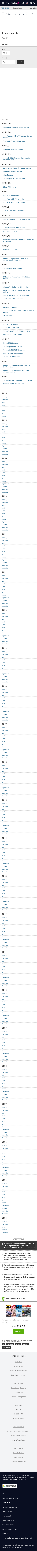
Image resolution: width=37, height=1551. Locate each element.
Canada (18, 1344)
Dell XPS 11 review (10, 307)
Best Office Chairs (18, 1440)
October (4, 448)
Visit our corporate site (18, 1479)
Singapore (10, 1344)
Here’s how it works (24, 15)
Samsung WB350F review (12, 346)
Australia (25, 1344)
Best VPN (18, 1362)
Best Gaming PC (18, 1392)
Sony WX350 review (10, 324)
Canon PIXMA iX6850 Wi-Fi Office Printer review (18, 311)
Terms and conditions (9, 1507)
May (3, 408)
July (3, 413)
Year (4, 49)
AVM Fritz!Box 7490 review (13, 353)
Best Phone (18, 1405)
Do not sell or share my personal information (17, 1538)
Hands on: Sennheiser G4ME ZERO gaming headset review (16, 259)
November (5, 451)
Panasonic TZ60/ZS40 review (14, 350)
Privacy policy (7, 1511)
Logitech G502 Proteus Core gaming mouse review (17, 159)
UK (3, 1344)
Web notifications (8, 1525)
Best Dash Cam (18, 1453)
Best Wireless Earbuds (18, 1436)
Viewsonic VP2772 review (12, 172)
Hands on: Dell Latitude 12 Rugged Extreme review (16, 371)
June (3, 411)
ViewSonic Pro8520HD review (14, 141)
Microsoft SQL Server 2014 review (16, 287)
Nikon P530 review (10, 187)
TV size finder (18, 8)
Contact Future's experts (10, 1498)
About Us (5, 1494)
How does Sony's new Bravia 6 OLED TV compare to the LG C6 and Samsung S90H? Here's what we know (19, 1245)
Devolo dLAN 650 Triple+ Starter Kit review (16, 291)
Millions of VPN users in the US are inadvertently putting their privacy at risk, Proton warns (19, 1277)
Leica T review (8, 175)
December (5, 454)
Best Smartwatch (18, 1418)
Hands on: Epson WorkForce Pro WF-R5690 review (17, 366)
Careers (5, 1534)
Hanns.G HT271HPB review (13, 384)
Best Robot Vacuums (19, 1462)
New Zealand (6, 1347)
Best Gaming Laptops (18, 1388)
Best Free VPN (18, 1366)
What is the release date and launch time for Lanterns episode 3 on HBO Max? (19, 1267)
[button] (34, 3)
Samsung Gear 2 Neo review (14, 178)
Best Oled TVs (18, 1414)
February (5, 399)
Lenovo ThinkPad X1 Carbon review (16, 219)
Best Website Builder (18, 1375)
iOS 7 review (7, 316)
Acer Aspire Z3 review (11, 195)
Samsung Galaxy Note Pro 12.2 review (17, 380)
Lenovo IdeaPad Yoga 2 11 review (16, 295)
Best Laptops (18, 1383)
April (3, 405)
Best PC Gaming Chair (18, 1397)
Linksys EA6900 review (11, 357)
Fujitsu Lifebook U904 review (14, 228)
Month (4, 58)
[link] (15, 1299)
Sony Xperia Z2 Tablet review (14, 199)
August (4, 416)
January (4, 397)
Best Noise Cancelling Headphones (18, 1431)
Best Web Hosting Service (18, 1371)
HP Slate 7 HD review (11, 250)
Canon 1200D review (11, 343)
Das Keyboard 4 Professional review (17, 168)
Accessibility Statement (10, 1529)
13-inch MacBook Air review (13, 211)
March (4, 402)
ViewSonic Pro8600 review (13, 149)
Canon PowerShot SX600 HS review (16, 331)
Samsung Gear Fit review (12, 268)
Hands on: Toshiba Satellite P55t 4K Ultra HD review (18, 240)
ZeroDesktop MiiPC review (13, 299)
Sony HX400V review (11, 328)
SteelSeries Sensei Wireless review (16, 127)
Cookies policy (7, 1516)
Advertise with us (8, 1520)
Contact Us (6, 1503)
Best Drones (18, 1457)
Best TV (18, 1409)
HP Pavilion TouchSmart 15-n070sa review (16, 278)
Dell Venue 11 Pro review (12, 334)
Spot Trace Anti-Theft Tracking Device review (17, 137)
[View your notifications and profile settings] (23, 3)
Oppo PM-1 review (10, 231)
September (5, 446)
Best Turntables (18, 1427)
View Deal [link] (18, 1332)
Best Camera (18, 1448)
